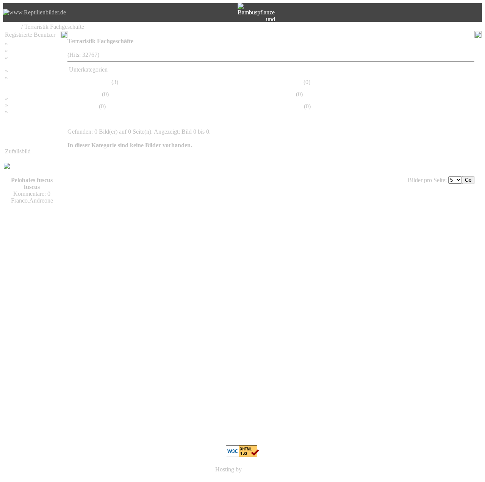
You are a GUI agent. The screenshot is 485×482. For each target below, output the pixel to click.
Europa (88, 106)
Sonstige (292, 106)
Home (12, 26)
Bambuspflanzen (29, 105)
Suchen (18, 50)
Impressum (22, 71)
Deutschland (95, 82)
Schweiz (90, 94)
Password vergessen (33, 57)
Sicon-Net (255, 469)
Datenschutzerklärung (31, 84)
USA (288, 94)
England (292, 82)
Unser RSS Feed (29, 112)
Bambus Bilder (27, 98)
